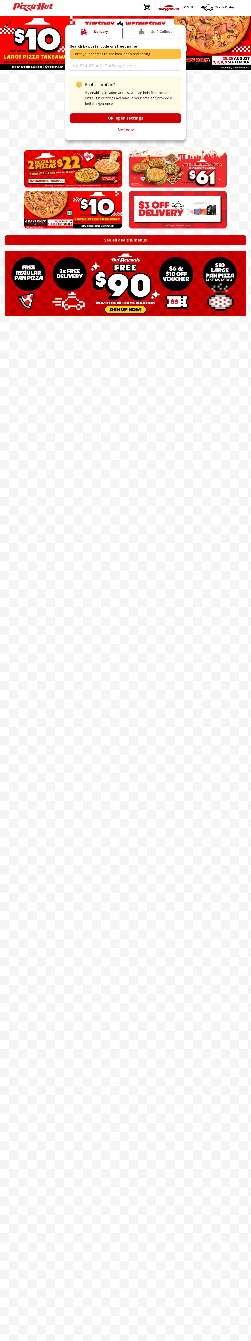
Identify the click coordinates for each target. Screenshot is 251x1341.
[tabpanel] (125, 89)
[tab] (93, 32)
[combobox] (125, 65)
